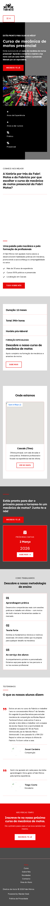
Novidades (26, 875)
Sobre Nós (26, 872)
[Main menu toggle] (9, 18)
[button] (14, 286)
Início (26, 865)
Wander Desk (23, 894)
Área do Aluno (26, 882)
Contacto (26, 879)
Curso (26, 868)
